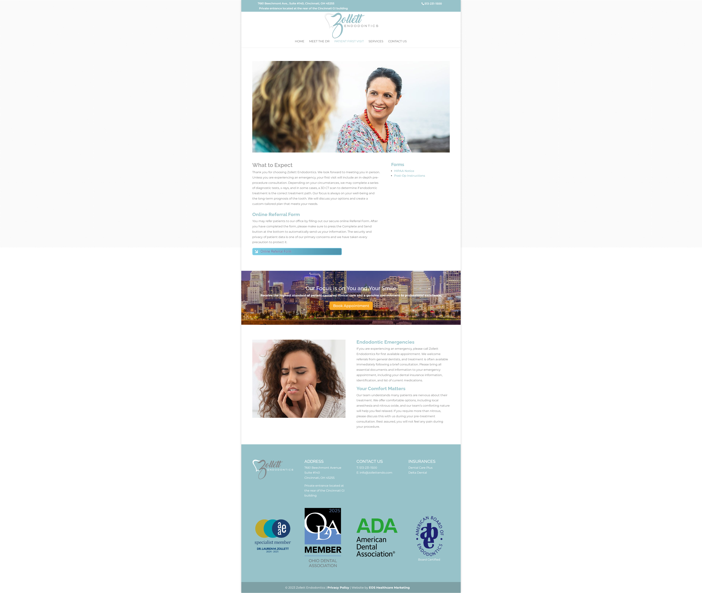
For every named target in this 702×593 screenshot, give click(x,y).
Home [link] (299, 41)
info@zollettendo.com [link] (376, 472)
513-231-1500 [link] (368, 467)
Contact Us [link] (397, 41)
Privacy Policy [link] (338, 587)
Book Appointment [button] (351, 306)
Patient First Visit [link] (349, 41)
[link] (351, 25)
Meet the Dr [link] (319, 41)
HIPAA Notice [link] (404, 171)
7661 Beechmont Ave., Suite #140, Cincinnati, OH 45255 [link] (296, 3)
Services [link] (376, 41)
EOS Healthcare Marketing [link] (389, 587)
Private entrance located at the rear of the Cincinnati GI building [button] (303, 8)
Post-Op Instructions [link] (409, 175)
